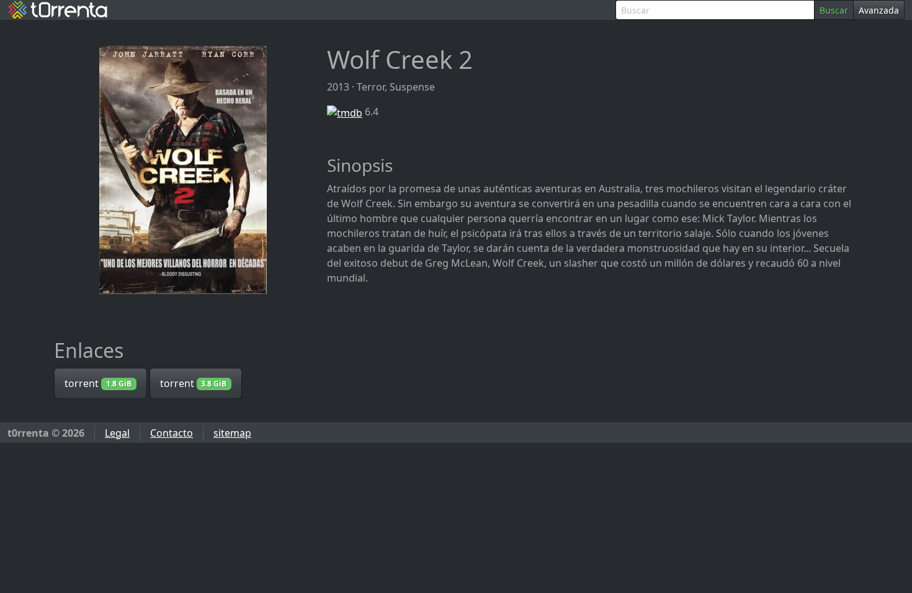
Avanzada (879, 10)
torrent (98, 383)
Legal (117, 433)
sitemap (232, 433)
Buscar (834, 10)
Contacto (171, 433)
